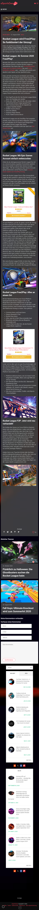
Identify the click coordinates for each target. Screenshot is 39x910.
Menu (5, 9)
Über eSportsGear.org (31, 905)
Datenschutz (15, 905)
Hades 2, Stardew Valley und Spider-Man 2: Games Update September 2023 (23, 826)
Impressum (22, 905)
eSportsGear (15, 903)
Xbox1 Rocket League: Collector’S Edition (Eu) (18, 207)
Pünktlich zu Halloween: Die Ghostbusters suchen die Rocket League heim (17, 572)
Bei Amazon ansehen (18, 215)
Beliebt (12, 673)
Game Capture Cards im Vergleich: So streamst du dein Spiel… (23, 735)
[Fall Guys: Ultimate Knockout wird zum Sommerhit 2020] (19, 591)
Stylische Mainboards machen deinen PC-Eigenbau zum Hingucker (23, 709)
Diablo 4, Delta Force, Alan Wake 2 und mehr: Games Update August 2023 (23, 839)
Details (28, 213)
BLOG (19, 770)
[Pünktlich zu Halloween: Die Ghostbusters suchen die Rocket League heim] (19, 552)
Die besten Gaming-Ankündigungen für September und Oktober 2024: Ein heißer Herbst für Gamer (18, 795)
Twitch (9, 905)
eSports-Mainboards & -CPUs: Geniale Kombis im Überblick (23, 749)
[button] (15, 765)
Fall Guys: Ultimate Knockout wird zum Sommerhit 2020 (18, 610)
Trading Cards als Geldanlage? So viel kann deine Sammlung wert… (23, 695)
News (22, 34)
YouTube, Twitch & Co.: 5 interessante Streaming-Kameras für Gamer (23, 681)
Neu (26, 673)
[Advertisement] (19, 508)
